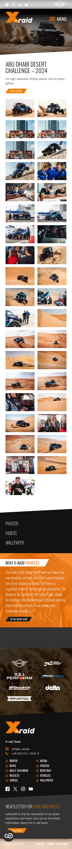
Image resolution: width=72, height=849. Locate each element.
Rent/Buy (45, 770)
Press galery (16, 91)
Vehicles (45, 775)
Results (14, 775)
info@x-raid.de (20, 749)
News (13, 765)
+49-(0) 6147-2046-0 (25, 753)
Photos (12, 523)
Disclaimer (62, 844)
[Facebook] (8, 789)
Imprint (51, 844)
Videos (11, 533)
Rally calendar (19, 770)
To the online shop (18, 619)
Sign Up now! (16, 830)
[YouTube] (31, 789)
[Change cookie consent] (8, 835)
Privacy (40, 844)
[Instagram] (23, 789)
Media (43, 760)
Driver (14, 760)
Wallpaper (15, 542)
